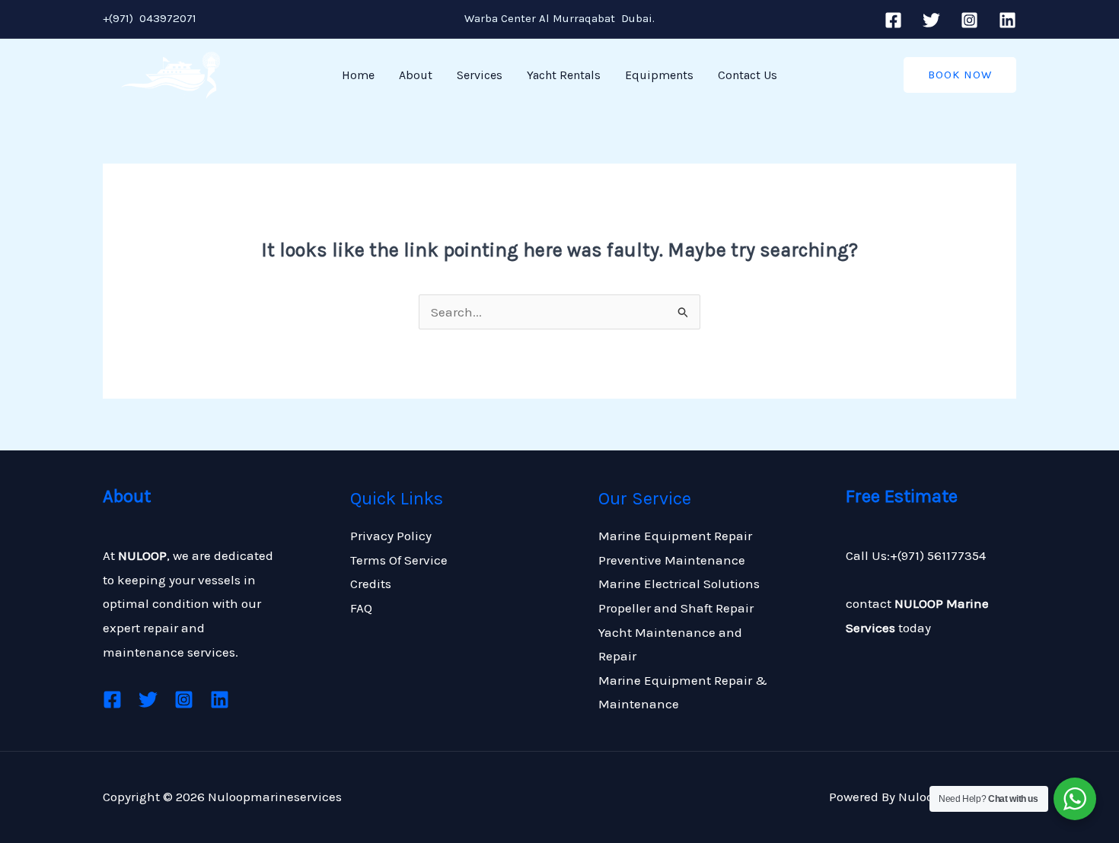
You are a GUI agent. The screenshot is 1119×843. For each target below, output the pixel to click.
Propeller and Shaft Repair (676, 608)
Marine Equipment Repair (675, 535)
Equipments (659, 75)
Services (479, 75)
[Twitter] (931, 20)
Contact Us (747, 75)
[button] (960, 75)
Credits (370, 583)
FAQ (361, 608)
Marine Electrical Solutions (679, 583)
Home (358, 75)
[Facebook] (893, 20)
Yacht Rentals (564, 75)
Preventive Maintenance (671, 560)
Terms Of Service (399, 560)
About (415, 75)
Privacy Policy (391, 535)
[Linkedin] (1007, 20)
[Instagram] (969, 20)
